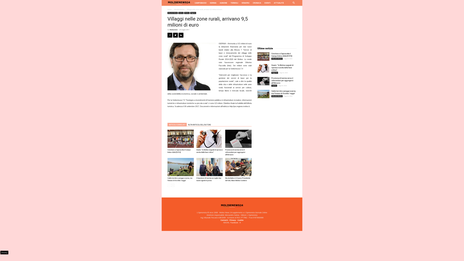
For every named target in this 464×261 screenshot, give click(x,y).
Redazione (174, 30)
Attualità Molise (179, 9)
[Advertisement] (209, 114)
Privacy (233, 220)
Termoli (234, 3)
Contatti (224, 220)
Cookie (240, 220)
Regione (193, 13)
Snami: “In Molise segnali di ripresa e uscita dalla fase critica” (282, 67)
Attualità (279, 3)
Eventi (268, 3)
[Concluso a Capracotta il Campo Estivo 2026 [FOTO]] (180, 139)
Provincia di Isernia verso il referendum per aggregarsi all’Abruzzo (235, 152)
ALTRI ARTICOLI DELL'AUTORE (199, 125)
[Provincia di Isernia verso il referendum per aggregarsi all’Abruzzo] (238, 139)
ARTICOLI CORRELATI (177, 125)
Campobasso (201, 3)
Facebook (234, 223)
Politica (187, 13)
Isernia (213, 3)
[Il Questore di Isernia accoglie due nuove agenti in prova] (209, 167)
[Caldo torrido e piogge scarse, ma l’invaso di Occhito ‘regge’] (180, 167)
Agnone (223, 3)
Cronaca (257, 3)
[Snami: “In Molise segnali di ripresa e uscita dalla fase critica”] (209, 139)
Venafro (245, 3)
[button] (294, 3)
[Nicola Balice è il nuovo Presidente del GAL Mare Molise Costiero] (238, 167)
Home (169, 9)
